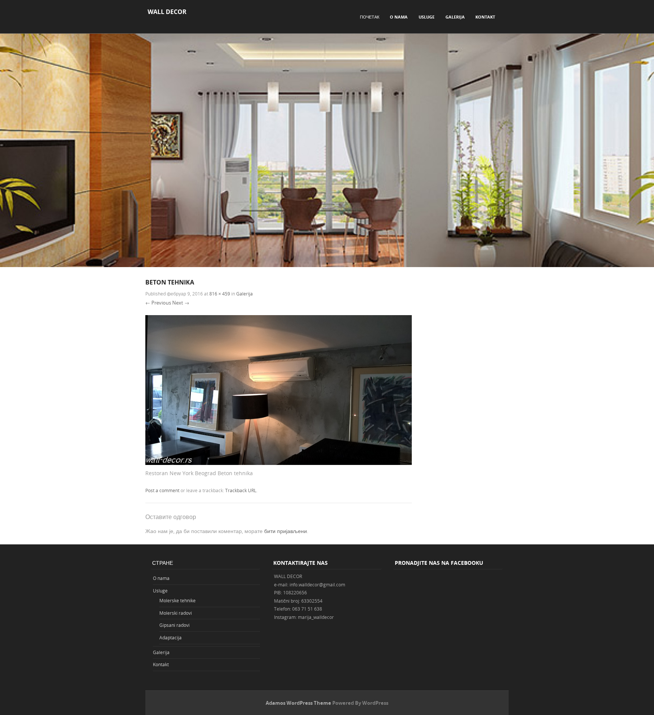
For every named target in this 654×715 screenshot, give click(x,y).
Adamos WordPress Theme (298, 702)
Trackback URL (240, 490)
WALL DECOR (167, 12)
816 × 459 (219, 294)
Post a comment (162, 490)
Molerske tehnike (177, 600)
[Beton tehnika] (278, 462)
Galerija (455, 17)
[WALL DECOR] (327, 265)
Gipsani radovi (174, 625)
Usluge (426, 17)
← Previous (158, 302)
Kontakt (485, 17)
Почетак (369, 17)
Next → (180, 302)
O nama (399, 17)
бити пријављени (285, 531)
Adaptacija (170, 637)
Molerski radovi (175, 613)
